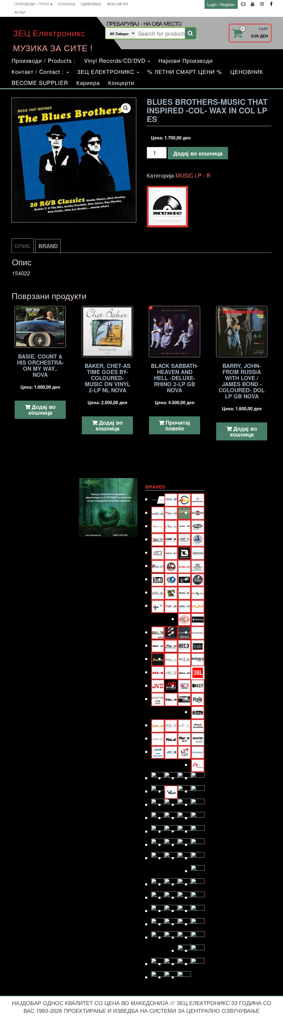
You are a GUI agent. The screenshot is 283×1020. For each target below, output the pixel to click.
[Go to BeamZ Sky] (157, 526)
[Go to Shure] (157, 897)
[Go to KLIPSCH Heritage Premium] (184, 699)
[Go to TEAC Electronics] (184, 924)
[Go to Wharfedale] (184, 964)
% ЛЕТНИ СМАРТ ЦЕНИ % (184, 72)
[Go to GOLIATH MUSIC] (157, 632)
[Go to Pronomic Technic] (184, 831)
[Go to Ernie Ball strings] (171, 592)
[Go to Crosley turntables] (171, 552)
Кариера (88, 83)
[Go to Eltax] (157, 592)
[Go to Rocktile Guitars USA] (171, 858)
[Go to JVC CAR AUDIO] (171, 685)
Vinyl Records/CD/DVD (115, 60)
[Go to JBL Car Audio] (197, 672)
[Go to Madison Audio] (157, 738)
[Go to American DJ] (184, 499)
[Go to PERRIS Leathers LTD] (171, 818)
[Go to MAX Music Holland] (157, 752)
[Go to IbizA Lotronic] (171, 659)
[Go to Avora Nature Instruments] (184, 512)
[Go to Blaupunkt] (184, 526)
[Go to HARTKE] (157, 645)
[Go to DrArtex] (184, 566)
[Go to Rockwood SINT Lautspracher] (184, 858)
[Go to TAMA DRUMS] (171, 924)
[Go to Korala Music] (197, 698)
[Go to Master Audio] (197, 738)
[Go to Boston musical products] (157, 539)
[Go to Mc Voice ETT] (184, 752)
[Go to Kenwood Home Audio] (157, 699)
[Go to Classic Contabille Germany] (184, 539)
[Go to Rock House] (197, 844)
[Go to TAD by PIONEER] (197, 911)
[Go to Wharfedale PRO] (197, 964)
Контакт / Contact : (39, 72)
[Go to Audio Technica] (197, 499)
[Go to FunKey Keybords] (184, 605)
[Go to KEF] (197, 685)
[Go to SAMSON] (171, 884)
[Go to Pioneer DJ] (197, 818)
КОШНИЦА (66, 4)
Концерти (121, 83)
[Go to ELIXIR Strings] (197, 579)
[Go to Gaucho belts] (184, 619)
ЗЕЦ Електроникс (49, 33)
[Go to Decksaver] (184, 552)
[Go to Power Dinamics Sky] (171, 831)
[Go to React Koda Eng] (171, 844)
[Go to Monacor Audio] (171, 778)
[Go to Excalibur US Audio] (197, 592)
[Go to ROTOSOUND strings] (197, 858)
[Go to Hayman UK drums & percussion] (171, 645)
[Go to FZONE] (197, 605)
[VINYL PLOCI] (167, 206)
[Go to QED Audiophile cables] (157, 844)
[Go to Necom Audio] (157, 791)
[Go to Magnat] (171, 738)
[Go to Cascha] (171, 539)
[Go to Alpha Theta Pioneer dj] (157, 499)
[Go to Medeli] (197, 765)
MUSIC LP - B (192, 175)
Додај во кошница (197, 153)
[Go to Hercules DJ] (197, 645)
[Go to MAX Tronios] (171, 752)
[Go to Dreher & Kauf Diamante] (197, 566)
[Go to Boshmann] (197, 526)
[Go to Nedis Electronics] (171, 791)
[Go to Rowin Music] (197, 871)
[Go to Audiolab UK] (157, 512)
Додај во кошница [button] (42, 409)
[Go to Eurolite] (184, 592)
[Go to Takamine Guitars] (157, 924)
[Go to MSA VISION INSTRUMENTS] (184, 778)
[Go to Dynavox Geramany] (184, 579)
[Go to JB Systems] (184, 672)
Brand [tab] (48, 246)
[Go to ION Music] (157, 672)
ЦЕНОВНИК (246, 72)
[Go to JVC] (157, 685)
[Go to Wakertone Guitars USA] (171, 964)
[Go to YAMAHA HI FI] (171, 977)
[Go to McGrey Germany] (197, 752)
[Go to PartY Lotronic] (157, 818)
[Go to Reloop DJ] (184, 844)
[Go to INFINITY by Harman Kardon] (184, 659)
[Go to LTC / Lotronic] (184, 725)
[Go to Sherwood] (197, 884)
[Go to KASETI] (184, 685)
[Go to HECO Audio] (184, 645)
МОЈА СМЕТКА (117, 4)
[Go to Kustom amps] (197, 712)
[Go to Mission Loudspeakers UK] (157, 778)
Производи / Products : (44, 60)
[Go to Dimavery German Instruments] (157, 566)
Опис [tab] (23, 246)
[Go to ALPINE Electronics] (171, 499)
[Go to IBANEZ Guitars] (157, 659)
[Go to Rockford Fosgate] (157, 858)
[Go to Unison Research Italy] (184, 937)
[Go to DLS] (171, 566)
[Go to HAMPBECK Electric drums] (184, 632)
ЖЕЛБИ (19, 12)
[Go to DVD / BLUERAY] (171, 579)
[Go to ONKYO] (171, 804)
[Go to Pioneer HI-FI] (157, 831)
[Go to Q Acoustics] (197, 831)
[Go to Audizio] (171, 512)
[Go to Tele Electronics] (157, 937)
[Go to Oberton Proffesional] (184, 791)
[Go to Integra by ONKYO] (197, 659)
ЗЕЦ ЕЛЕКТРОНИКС (106, 72)
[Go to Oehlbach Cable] (197, 791)
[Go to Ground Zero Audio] (171, 632)
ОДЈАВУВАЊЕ (91, 4)
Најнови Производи (185, 60)
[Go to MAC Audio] (197, 725)
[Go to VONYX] (157, 964)
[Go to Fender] (157, 605)
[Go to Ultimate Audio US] (171, 937)
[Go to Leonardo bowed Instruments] (171, 725)
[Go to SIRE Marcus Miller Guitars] (184, 897)
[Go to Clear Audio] (197, 539)
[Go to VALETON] (197, 937)
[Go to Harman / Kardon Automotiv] (197, 632)
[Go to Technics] (197, 924)
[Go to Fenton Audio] (171, 605)
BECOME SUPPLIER (40, 83)
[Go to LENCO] (157, 725)
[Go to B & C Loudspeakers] (197, 512)
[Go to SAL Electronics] (157, 884)
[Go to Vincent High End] (184, 950)
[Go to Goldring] (197, 619)
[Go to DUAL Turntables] (157, 579)
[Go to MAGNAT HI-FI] (184, 738)
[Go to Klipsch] (171, 699)
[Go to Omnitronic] (157, 804)
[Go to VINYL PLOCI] (197, 950)
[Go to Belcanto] (171, 525)
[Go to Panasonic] (197, 804)
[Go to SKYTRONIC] (197, 897)
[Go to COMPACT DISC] (157, 552)
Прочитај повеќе (177, 425)
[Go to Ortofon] (184, 804)
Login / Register (221, 4)
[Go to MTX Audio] (197, 778)
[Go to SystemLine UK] (184, 911)
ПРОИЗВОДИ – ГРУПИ (32, 4)
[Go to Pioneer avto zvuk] (184, 818)
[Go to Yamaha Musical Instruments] (184, 977)
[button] (126, 108)
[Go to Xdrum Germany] (157, 977)
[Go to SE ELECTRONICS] (184, 884)
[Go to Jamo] (171, 672)
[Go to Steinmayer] (171, 911)
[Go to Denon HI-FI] (197, 552)
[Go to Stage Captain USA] (157, 911)
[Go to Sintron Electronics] (171, 897)
